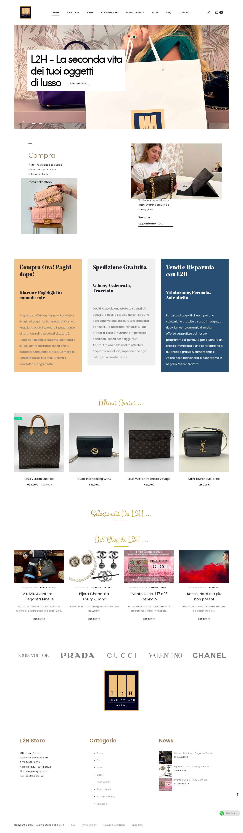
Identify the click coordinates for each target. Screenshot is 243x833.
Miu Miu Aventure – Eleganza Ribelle (193, 753)
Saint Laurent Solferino (204, 479)
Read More (39, 618)
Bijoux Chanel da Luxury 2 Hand (191, 766)
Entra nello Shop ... (79, 83)
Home (55, 12)
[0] (216, 12)
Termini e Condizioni (114, 824)
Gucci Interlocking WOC (94, 479)
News (52, 587)
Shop (90, 12)
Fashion (153, 587)
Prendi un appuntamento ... (150, 220)
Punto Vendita (135, 12)
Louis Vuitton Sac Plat (39, 479)
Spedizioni (137, 824)
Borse (43, 587)
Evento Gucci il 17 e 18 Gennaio (190, 779)
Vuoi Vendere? (109, 12)
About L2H (73, 12)
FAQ (168, 12)
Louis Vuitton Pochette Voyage (149, 479)
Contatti (185, 12)
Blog (155, 12)
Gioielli (108, 587)
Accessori (96, 587)
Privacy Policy (89, 824)
